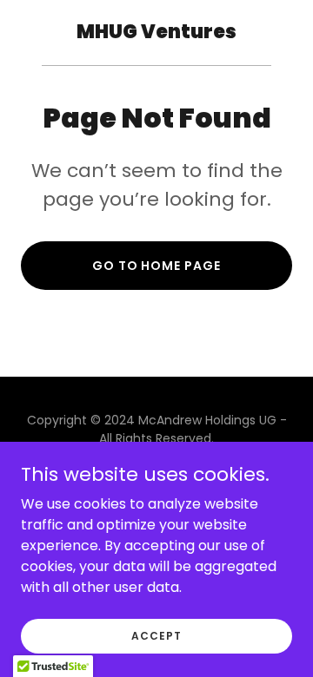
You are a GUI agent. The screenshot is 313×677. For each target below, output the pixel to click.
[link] (156, 33)
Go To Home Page (157, 265)
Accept (156, 635)
